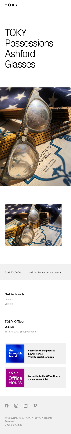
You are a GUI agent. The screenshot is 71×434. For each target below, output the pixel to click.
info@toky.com (28, 331)
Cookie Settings (13, 424)
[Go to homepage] (11, 5)
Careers (9, 303)
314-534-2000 (12, 331)
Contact (9, 299)
